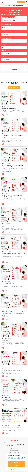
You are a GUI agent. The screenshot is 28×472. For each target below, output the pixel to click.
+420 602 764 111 (9, 445)
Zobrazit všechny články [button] (14, 87)
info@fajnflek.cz (20, 444)
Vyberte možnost (8, 34)
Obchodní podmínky (14, 450)
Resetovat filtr (14, 69)
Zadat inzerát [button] (21, 2)
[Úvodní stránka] (6, 5)
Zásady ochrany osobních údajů (14, 452)
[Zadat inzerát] (26, 2)
